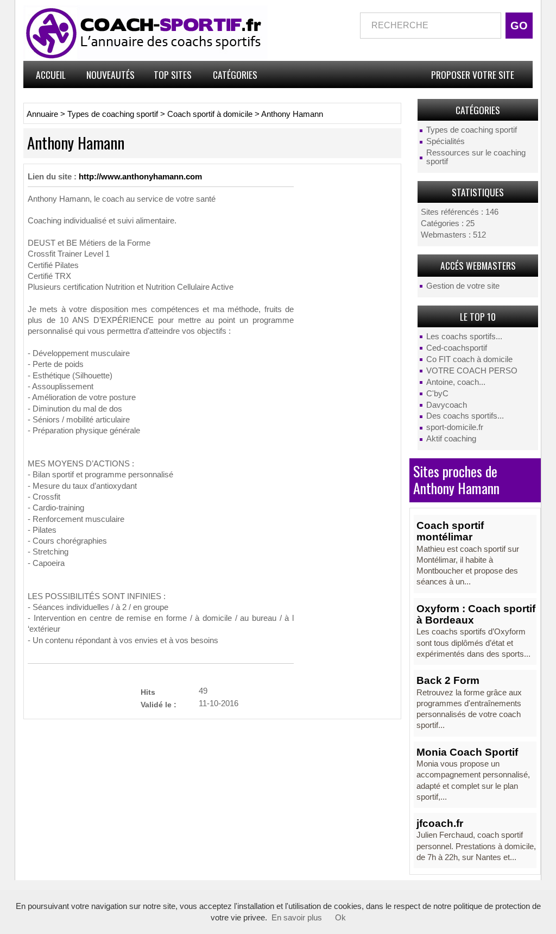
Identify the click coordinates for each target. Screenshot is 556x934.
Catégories (235, 74)
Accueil (51, 74)
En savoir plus (296, 917)
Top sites (173, 74)
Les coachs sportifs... (464, 336)
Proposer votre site (472, 74)
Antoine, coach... (455, 382)
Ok (340, 917)
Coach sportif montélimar (450, 531)
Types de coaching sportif (471, 130)
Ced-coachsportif (456, 348)
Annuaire (42, 114)
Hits (148, 692)
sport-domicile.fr (454, 427)
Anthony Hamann (292, 114)
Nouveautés (110, 74)
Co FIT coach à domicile (469, 359)
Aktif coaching (451, 438)
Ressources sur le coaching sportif (476, 157)
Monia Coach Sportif (467, 752)
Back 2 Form (447, 680)
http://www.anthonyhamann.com (140, 176)
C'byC (437, 393)
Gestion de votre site (463, 286)
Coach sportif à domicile (209, 114)
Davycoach (446, 405)
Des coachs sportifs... (465, 416)
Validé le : (158, 704)
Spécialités (445, 141)
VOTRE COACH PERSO (471, 370)
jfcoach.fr (439, 823)
